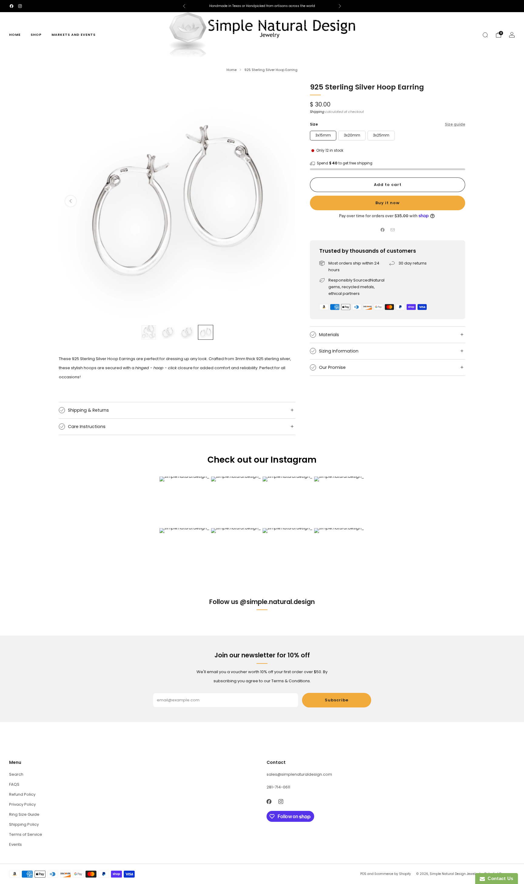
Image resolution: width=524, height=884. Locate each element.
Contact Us (499, 878)
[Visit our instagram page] (20, 6)
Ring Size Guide (24, 814)
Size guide (455, 124)
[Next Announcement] (340, 6)
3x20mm (352, 135)
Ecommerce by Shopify (393, 874)
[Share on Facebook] (383, 230)
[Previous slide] (70, 201)
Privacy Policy (22, 804)
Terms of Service (25, 834)
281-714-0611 (278, 787)
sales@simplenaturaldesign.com (299, 774)
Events (15, 844)
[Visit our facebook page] (11, 6)
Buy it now (387, 203)
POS (363, 874)
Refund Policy (22, 794)
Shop (36, 34)
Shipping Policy (24, 824)
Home (15, 34)
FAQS (14, 784)
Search (16, 774)
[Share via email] (393, 230)
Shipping (317, 111)
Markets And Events (74, 34)
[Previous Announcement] (184, 6)
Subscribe (336, 700)
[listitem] (262, 6)
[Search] (485, 35)
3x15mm (323, 135)
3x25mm (381, 135)
